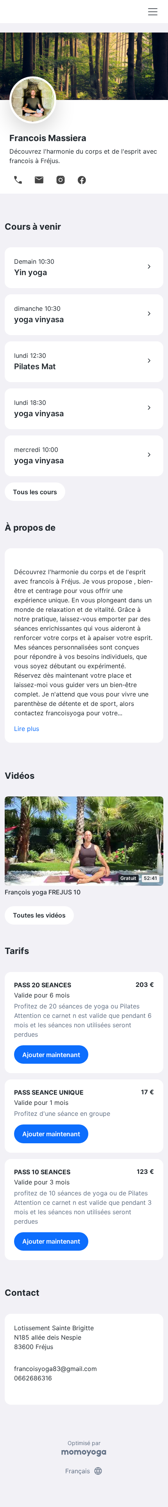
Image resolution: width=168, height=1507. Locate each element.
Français (84, 1471)
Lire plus (26, 729)
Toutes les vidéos (39, 915)
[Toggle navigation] (152, 11)
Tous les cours (35, 492)
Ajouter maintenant (51, 1055)
